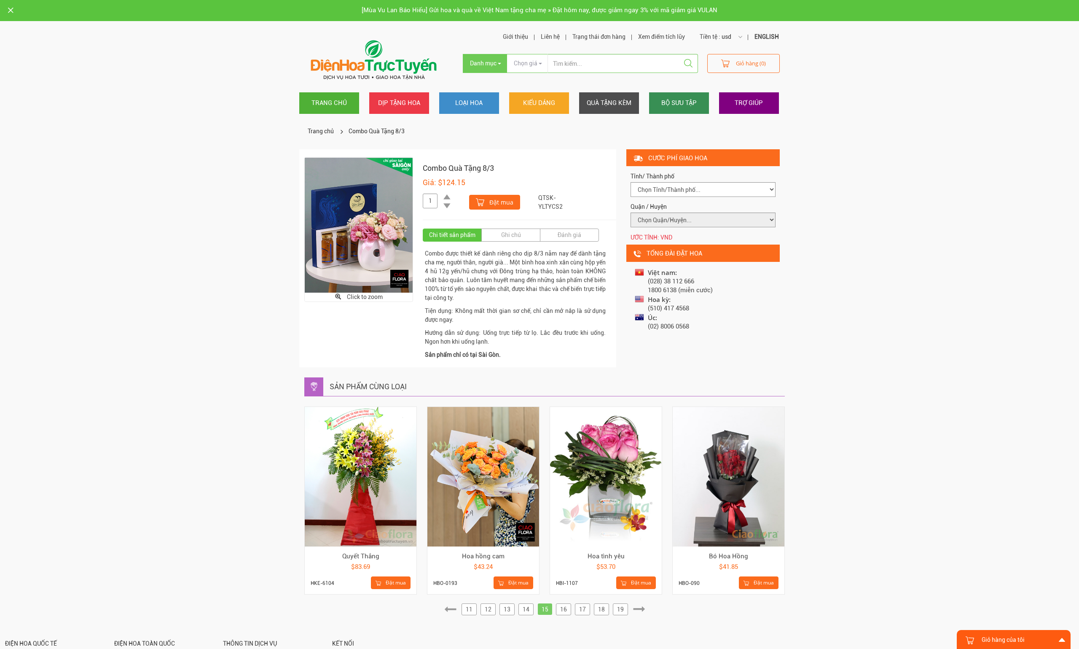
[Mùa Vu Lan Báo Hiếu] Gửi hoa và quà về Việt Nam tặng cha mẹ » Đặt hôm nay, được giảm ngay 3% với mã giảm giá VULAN (539, 10)
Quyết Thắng (360, 556)
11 (469, 609)
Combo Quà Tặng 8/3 (377, 131)
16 (563, 609)
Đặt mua (500, 202)
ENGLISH (766, 36)
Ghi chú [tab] (511, 235)
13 (507, 609)
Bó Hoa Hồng (728, 556)
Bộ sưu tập (679, 103)
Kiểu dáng (539, 103)
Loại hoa (469, 103)
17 (582, 609)
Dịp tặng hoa (399, 103)
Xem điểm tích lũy (661, 36)
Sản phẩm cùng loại (368, 386)
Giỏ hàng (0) (751, 63)
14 (526, 609)
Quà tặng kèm (609, 103)
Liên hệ (550, 36)
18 (601, 609)
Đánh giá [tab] (569, 235)
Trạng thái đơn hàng (598, 36)
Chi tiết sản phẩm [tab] (452, 235)
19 (620, 609)
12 (488, 609)
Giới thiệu (515, 36)
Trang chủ (329, 103)
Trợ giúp (749, 103)
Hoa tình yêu (606, 556)
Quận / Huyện (649, 206)
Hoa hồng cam (483, 556)
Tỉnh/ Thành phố (652, 176)
